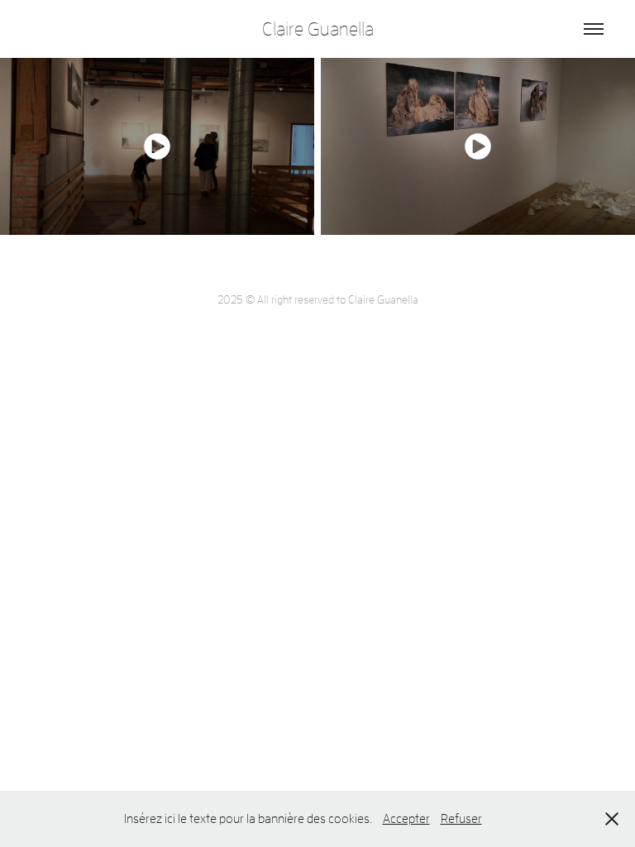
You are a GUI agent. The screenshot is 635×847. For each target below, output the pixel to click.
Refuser (461, 818)
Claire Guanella (318, 28)
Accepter (406, 818)
